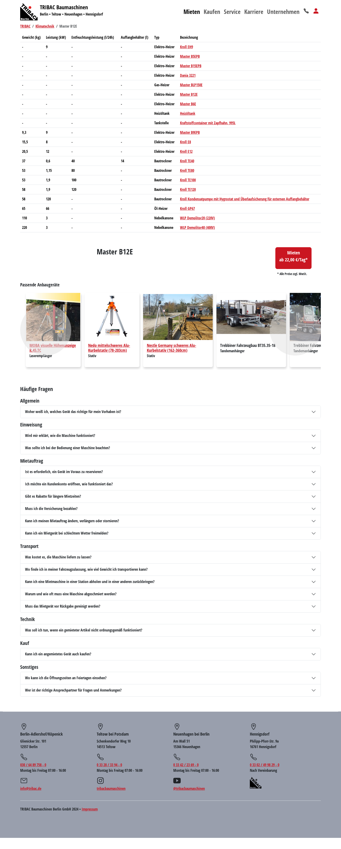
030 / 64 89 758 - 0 (33, 764)
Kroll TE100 (188, 180)
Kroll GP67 (187, 208)
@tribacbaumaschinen (189, 788)
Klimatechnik (44, 26)
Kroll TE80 (187, 170)
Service (232, 11)
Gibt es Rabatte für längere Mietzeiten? (53, 496)
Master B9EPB (190, 132)
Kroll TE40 (187, 160)
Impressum (90, 809)
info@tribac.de (30, 788)
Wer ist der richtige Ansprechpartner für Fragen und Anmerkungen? (73, 690)
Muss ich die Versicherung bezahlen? (51, 508)
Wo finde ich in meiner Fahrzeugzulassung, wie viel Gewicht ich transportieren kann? (86, 569)
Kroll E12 (186, 151)
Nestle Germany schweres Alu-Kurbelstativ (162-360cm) (171, 348)
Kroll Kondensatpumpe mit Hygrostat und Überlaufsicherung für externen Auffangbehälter (244, 199)
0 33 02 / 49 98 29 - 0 (264, 764)
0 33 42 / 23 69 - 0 (186, 764)
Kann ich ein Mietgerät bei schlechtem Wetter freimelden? (66, 533)
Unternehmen (283, 11)
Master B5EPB (190, 56)
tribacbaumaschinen (111, 788)
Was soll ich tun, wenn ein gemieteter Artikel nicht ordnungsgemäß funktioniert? (83, 630)
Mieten (191, 11)
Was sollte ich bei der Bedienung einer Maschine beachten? (67, 447)
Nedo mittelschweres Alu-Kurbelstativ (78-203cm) (109, 348)
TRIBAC (25, 26)
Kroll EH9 (186, 46)
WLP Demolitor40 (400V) (197, 227)
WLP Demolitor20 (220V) (197, 218)
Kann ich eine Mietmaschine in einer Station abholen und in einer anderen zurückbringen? (89, 581)
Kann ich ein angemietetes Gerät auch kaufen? (58, 654)
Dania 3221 (188, 75)
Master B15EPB (190, 65)
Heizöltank (187, 113)
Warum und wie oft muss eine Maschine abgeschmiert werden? (70, 593)
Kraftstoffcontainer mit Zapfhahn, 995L (207, 122)
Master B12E (189, 94)
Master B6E (188, 103)
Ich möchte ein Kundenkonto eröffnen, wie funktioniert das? (69, 484)
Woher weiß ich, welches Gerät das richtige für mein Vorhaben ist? (73, 411)
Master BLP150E (191, 84)
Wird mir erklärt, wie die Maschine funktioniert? (60, 435)
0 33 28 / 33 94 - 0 (109, 764)
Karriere (253, 11)
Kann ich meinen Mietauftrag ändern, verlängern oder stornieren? (72, 520)
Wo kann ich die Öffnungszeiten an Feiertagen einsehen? (65, 677)
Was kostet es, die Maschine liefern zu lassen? (58, 557)
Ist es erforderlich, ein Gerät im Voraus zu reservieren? (64, 471)
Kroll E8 (185, 141)
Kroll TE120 (188, 189)
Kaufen (212, 11)
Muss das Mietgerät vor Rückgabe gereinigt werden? (62, 606)
